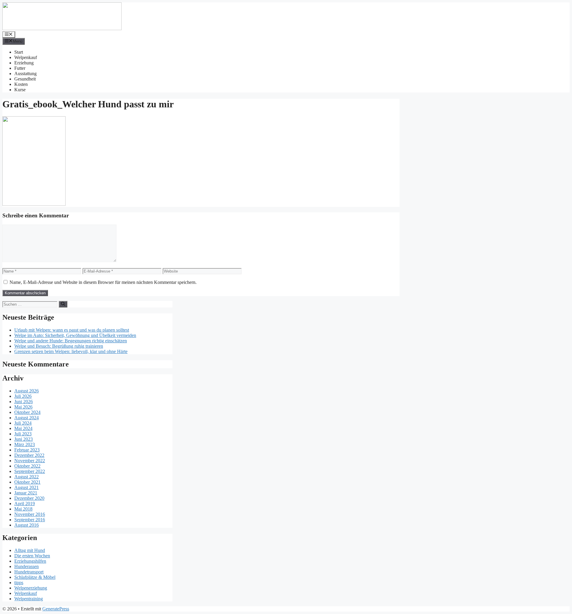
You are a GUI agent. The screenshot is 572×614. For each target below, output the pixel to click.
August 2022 (26, 476)
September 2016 (29, 519)
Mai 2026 (23, 406)
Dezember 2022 (29, 455)
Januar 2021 (25, 492)
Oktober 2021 (27, 482)
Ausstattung (25, 73)
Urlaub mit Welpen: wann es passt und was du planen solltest (71, 329)
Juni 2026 (23, 401)
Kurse (20, 89)
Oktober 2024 (27, 412)
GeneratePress (55, 608)
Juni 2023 (23, 439)
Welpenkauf (25, 57)
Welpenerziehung (30, 587)
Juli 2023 (23, 433)
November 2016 (29, 514)
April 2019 (24, 503)
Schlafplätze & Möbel (34, 577)
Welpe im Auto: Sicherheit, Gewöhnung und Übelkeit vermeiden (75, 335)
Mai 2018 (23, 508)
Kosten (21, 84)
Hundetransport (28, 571)
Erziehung (24, 62)
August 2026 (26, 390)
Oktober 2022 (27, 465)
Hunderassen (26, 566)
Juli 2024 (23, 423)
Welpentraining (28, 598)
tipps (18, 582)
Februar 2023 (27, 449)
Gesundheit (25, 78)
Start (18, 52)
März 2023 (24, 444)
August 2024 (26, 417)
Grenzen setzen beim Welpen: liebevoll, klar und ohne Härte (71, 351)
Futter (19, 68)
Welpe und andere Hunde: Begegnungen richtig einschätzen (70, 340)
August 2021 (26, 487)
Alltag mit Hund (29, 550)
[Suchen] (63, 304)
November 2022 (29, 460)
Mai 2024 (23, 428)
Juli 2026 (23, 396)
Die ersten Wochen (32, 555)
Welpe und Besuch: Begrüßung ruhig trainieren (58, 346)
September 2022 (29, 471)
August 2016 (26, 525)
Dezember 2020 (29, 498)
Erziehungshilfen (30, 561)
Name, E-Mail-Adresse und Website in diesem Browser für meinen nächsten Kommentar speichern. (103, 282)
